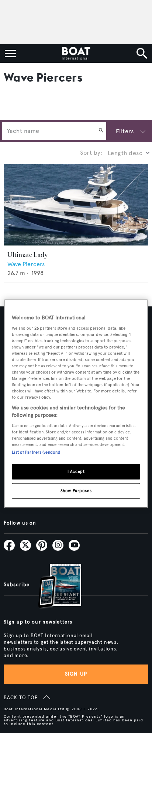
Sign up (76, 674)
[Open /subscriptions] (53, 587)
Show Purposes (76, 490)
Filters (125, 131)
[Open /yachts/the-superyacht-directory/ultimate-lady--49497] (76, 205)
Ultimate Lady (27, 254)
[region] (76, 403)
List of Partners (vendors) (36, 451)
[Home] (76, 53)
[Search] (101, 131)
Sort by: (91, 152)
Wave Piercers (26, 264)
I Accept (76, 471)
